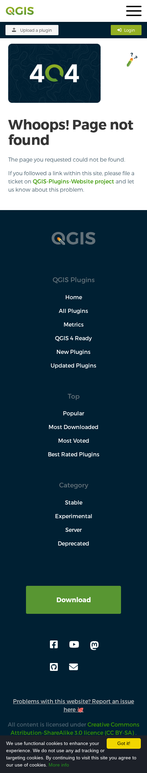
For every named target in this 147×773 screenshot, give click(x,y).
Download (73, 600)
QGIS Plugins (74, 280)
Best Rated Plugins (73, 454)
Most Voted (73, 440)
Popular (73, 413)
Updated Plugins (73, 365)
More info (59, 765)
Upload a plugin (36, 30)
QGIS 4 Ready (73, 338)
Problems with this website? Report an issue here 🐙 (73, 705)
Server (73, 529)
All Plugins (73, 310)
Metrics (74, 324)
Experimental (73, 516)
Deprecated (73, 543)
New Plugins (73, 351)
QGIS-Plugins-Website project (73, 181)
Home (73, 297)
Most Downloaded (73, 427)
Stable (73, 502)
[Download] (73, 589)
